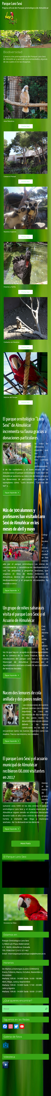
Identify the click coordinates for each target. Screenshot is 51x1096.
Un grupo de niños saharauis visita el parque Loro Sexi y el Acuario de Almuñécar (24, 615)
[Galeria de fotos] (5, 1049)
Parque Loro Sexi (12, 3)
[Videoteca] (5, 1069)
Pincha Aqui (25, 128)
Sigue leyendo (11, 494)
